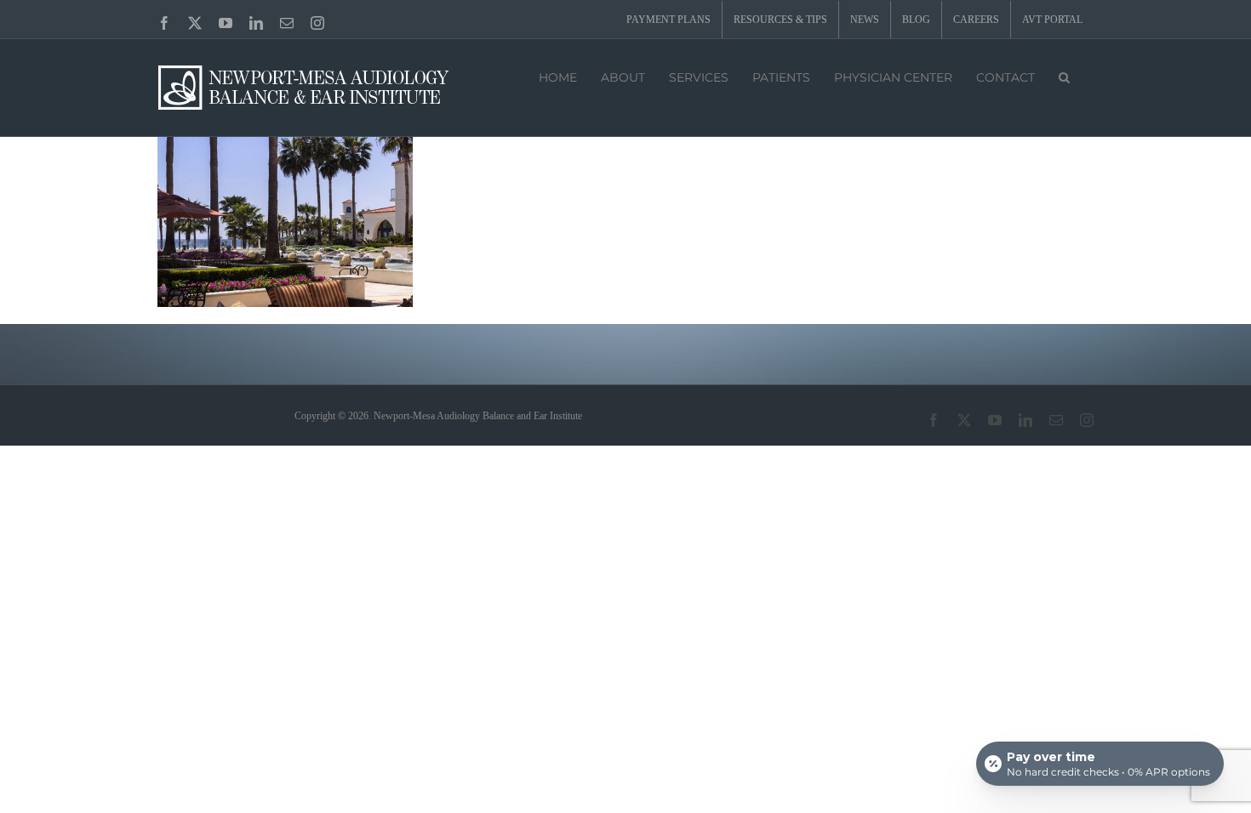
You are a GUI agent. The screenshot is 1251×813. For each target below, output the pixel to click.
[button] (1064, 75)
